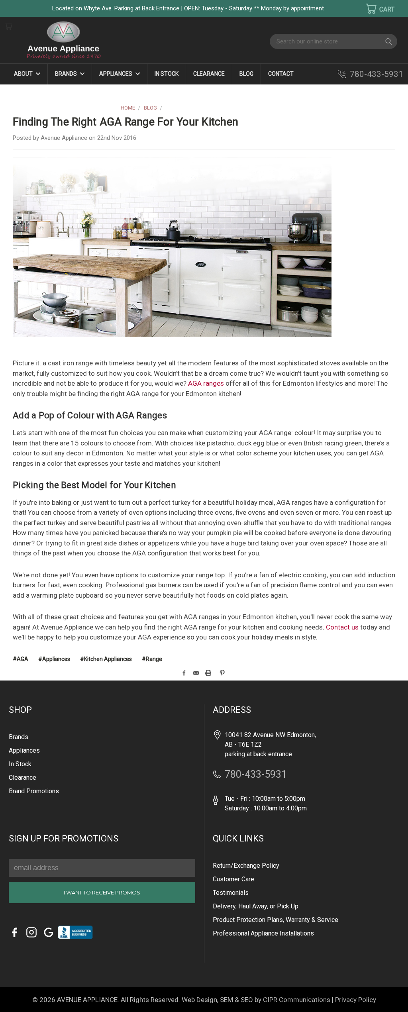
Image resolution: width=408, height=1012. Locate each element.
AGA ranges (206, 383)
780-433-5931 (376, 74)
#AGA (20, 659)
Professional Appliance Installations (263, 933)
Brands (66, 74)
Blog (246, 74)
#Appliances (54, 659)
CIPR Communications (296, 1000)
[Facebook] (184, 673)
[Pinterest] (222, 673)
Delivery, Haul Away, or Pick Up (255, 906)
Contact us (342, 627)
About (24, 74)
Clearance (209, 74)
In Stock (166, 74)
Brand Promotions (34, 791)
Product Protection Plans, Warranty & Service (275, 920)
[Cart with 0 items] (374, 8)
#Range (152, 659)
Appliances (116, 74)
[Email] (196, 673)
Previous (19, 994)
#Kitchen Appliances (106, 659)
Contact (281, 74)
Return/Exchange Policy (246, 865)
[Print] (208, 673)
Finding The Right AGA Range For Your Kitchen (125, 122)
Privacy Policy (355, 1000)
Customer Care (233, 879)
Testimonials (231, 892)
